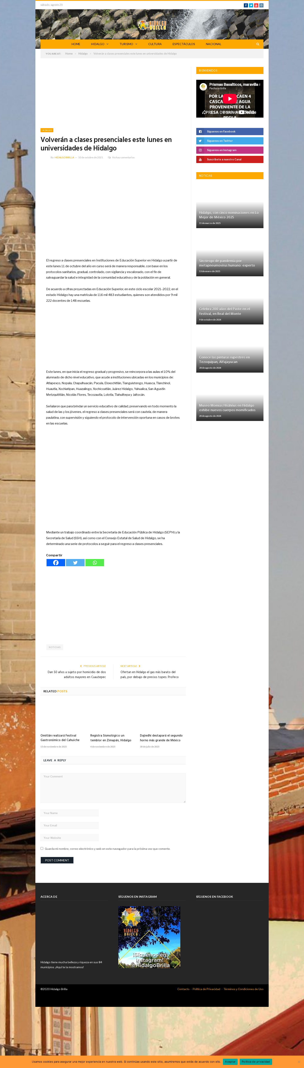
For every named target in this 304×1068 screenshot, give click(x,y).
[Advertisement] (113, 97)
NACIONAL (213, 44)
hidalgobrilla (64, 157)
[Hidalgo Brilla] (152, 24)
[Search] (257, 44)
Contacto (183, 989)
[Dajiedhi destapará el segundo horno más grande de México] (163, 716)
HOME (76, 44)
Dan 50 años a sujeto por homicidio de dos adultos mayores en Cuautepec (77, 675)
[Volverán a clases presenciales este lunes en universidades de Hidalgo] (113, 208)
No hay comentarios (123, 157)
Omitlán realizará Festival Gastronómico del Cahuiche (60, 738)
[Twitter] (75, 562)
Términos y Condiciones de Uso (243, 989)
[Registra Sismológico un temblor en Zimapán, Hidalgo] (113, 716)
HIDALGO (97, 44)
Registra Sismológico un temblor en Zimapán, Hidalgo (110, 738)
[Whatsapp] (94, 562)
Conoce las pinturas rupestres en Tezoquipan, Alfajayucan (224, 360)
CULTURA (155, 44)
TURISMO (126, 44)
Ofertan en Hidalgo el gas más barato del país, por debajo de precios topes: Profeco (150, 675)
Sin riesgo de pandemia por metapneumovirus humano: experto (227, 263)
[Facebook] (56, 562)
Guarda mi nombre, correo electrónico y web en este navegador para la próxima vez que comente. (107, 848)
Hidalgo (47, 130)
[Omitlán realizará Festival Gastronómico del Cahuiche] (63, 716)
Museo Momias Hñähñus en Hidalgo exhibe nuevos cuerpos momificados (227, 408)
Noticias (55, 647)
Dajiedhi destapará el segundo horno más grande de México (161, 738)
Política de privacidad (256, 1061)
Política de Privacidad (206, 989)
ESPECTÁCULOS (184, 44)
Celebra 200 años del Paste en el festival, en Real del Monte (224, 311)
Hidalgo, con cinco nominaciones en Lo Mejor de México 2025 (229, 215)
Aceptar (230, 1061)
